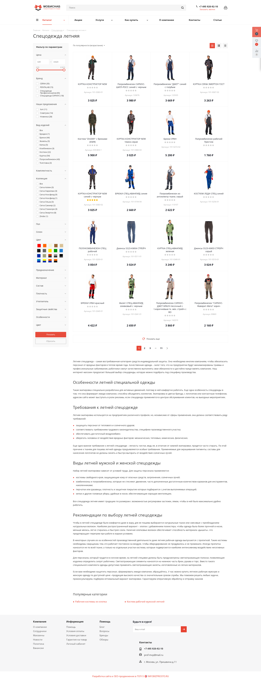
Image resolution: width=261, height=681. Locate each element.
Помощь (71, 626)
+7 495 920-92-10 (208, 6)
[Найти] (182, 8)
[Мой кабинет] (225, 8)
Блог (102, 626)
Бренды (104, 635)
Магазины (38, 635)
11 (161, 348)
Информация (74, 621)
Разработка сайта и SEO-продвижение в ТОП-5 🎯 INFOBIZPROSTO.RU (130, 676)
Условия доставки (76, 635)
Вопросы (104, 631)
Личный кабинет (75, 643)
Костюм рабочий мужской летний (145, 601)
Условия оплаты (75, 631)
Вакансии (38, 647)
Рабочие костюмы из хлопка (91, 601)
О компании (40, 626)
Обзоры (104, 639)
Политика (38, 643)
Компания (39, 621)
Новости (37, 639)
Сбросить (50, 341)
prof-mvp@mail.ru (153, 654)
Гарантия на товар (76, 639)
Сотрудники (40, 631)
